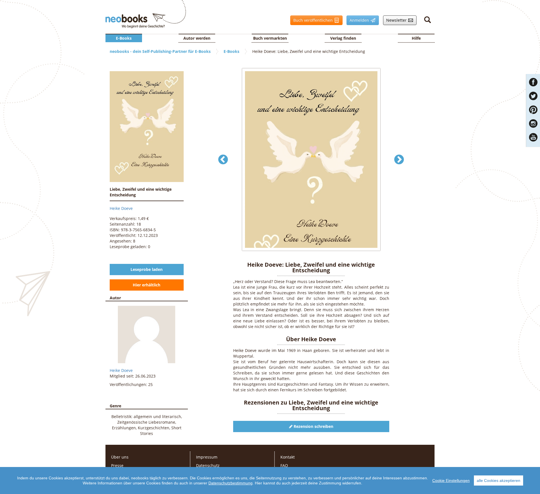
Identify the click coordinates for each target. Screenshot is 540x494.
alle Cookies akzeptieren (498, 480)
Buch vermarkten (270, 38)
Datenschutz (208, 465)
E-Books (124, 38)
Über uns (120, 457)
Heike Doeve (121, 208)
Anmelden (358, 20)
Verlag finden (343, 38)
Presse (117, 465)
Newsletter (395, 20)
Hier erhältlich (146, 285)
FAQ (284, 465)
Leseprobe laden (146, 269)
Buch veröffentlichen (312, 20)
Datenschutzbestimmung (230, 483)
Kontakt (287, 457)
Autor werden (196, 38)
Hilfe (416, 38)
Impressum (206, 457)
